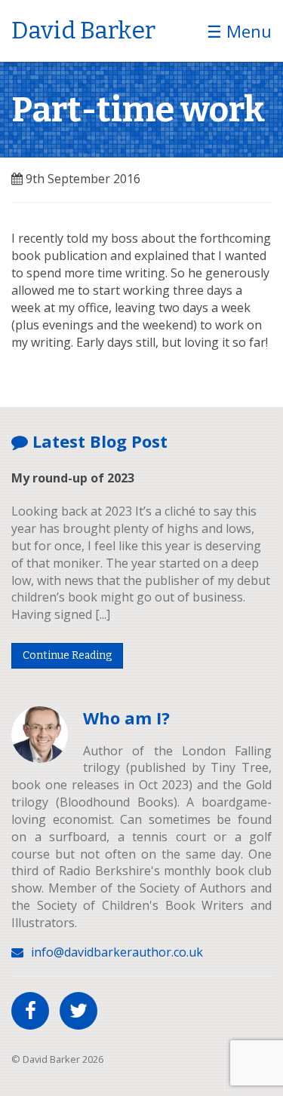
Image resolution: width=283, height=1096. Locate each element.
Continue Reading (67, 655)
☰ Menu (239, 31)
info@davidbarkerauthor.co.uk (117, 952)
